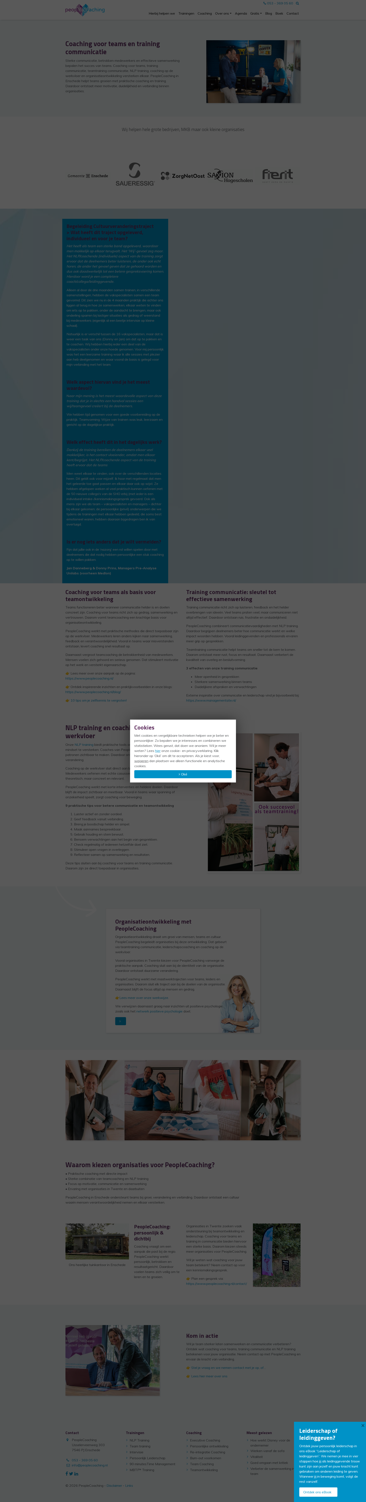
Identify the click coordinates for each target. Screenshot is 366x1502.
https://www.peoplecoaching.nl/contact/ (216, 1283)
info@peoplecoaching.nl (90, 1465)
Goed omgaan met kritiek (269, 1463)
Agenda (241, 13)
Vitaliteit (256, 1457)
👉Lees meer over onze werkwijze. (142, 998)
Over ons (222, 13)
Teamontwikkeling (204, 1470)
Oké (184, 774)
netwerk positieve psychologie (159, 1011)
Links (129, 1485)
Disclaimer (114, 1485)
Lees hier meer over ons (209, 1376)
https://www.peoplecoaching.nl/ (89, 678)
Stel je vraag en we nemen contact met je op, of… (228, 1367)
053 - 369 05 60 (279, 3)
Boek (279, 13)
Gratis (254, 13)
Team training (140, 1446)
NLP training (84, 744)
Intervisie (136, 1452)
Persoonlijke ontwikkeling (209, 1446)
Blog (268, 13)
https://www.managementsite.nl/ (211, 700)
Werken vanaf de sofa (267, 1451)
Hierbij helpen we (162, 13)
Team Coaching (202, 1464)
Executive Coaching (205, 1440)
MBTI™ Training (142, 1470)
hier (158, 751)
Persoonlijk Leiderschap (147, 1458)
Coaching (205, 13)
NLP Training (139, 1440)
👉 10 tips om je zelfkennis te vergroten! (96, 700)
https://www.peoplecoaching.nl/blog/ (93, 692)
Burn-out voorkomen (205, 1458)
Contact (293, 13)
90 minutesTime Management (152, 1464)
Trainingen (186, 13)
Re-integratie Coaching (207, 1452)
